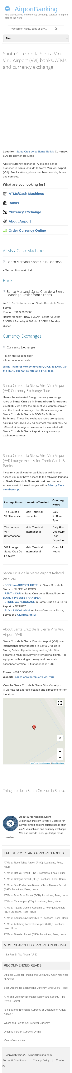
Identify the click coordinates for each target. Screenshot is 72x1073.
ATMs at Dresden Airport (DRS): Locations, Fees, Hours (35, 934)
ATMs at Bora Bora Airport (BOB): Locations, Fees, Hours (36, 895)
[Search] (56, 28)
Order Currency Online (27, 230)
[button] (34, 728)
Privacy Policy (41, 1060)
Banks (14, 203)
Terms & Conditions (14, 1060)
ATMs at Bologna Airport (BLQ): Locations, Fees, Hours (35, 879)
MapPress (34, 763)
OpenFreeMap (44, 763)
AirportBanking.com (40, 1054)
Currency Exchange (25, 212)
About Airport (20, 221)
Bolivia (50, 151)
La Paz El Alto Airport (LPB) (21, 954)
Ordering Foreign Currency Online (22, 1031)
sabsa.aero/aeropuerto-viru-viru (34, 676)
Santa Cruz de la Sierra (30, 151)
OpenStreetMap (58, 763)
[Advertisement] (36, 110)
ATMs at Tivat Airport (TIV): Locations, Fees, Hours (32, 901)
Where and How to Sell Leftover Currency (27, 1022)
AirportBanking (35, 8)
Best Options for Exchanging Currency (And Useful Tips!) (36, 987)
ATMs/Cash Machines (26, 194)
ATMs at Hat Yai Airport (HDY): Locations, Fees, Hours (34, 872)
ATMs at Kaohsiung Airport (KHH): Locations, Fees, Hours (36, 918)
